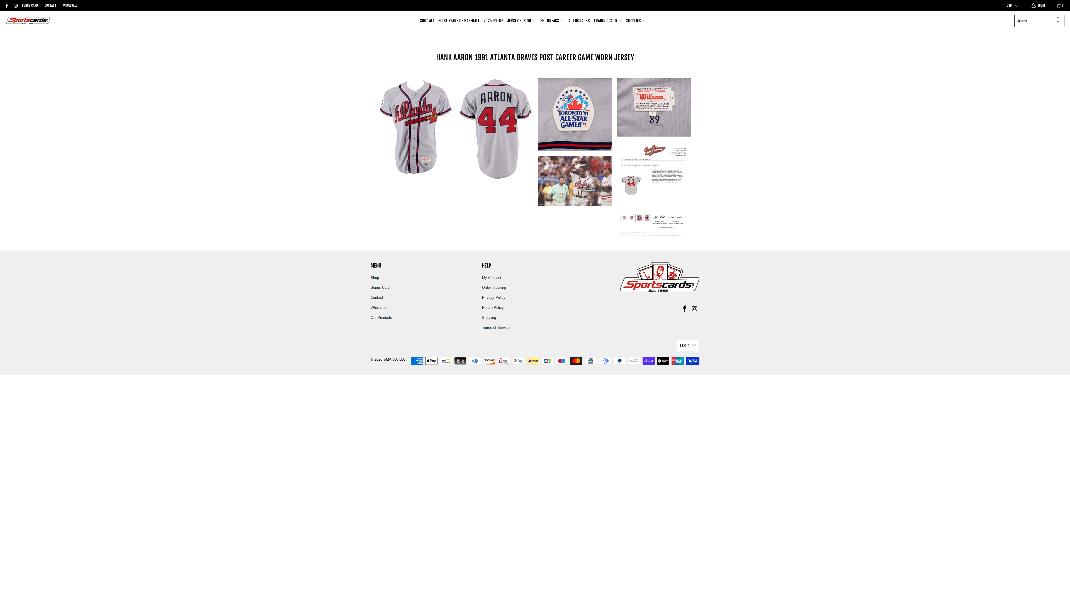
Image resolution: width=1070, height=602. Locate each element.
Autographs (579, 20)
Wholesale (70, 5)
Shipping (489, 317)
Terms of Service (496, 328)
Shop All (427, 20)
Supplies (633, 20)
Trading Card (606, 20)
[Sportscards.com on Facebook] (6, 6)
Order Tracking (494, 287)
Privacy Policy (493, 297)
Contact (51, 5)
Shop (375, 278)
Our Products (381, 317)
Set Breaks (550, 20)
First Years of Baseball (459, 20)
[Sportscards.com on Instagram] (15, 6)
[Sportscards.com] (29, 21)
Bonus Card (30, 5)
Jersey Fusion (519, 20)
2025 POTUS (493, 20)
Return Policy (493, 307)
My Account (491, 278)
